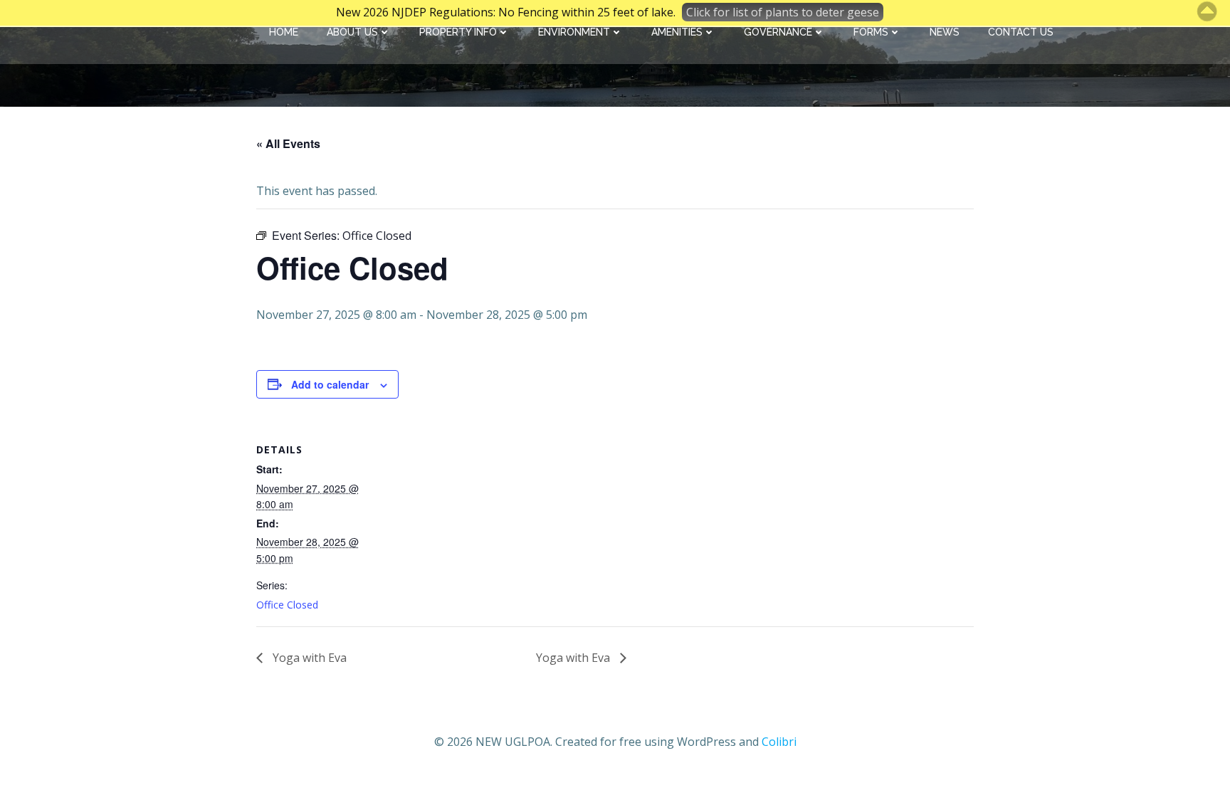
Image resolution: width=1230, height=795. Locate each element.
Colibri (779, 741)
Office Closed (287, 604)
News (945, 32)
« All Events (288, 143)
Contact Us (1020, 32)
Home (283, 32)
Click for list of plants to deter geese (782, 12)
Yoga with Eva (308, 657)
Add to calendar (330, 384)
